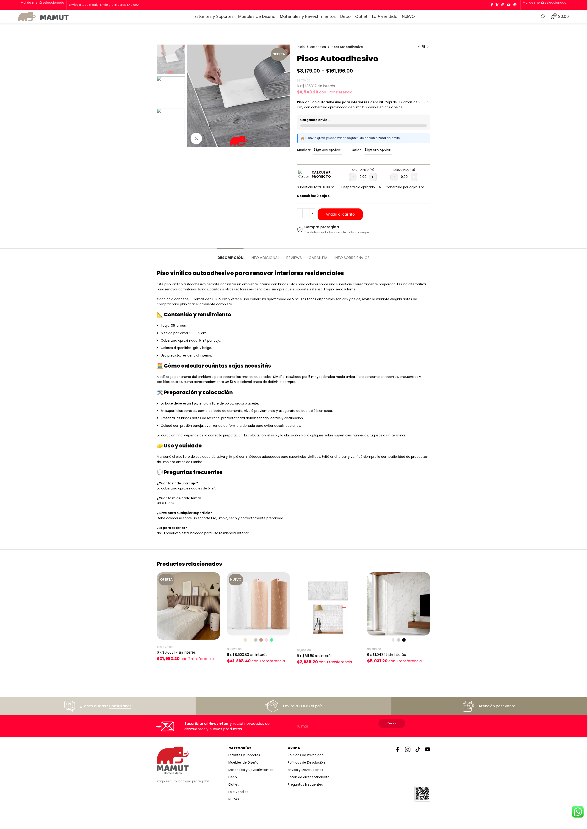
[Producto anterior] (418, 47)
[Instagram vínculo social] (503, 5)
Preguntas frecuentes (305, 784)
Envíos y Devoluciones (305, 769)
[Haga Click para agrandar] (196, 138)
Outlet (233, 784)
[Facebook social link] (491, 5)
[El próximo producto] (428, 47)
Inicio (301, 47)
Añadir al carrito (340, 214)
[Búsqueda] (543, 16)
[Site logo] (43, 16)
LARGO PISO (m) (404, 170)
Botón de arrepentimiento (308, 777)
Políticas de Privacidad (306, 755)
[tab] (230, 255)
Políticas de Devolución (306, 762)
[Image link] (173, 760)
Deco (232, 777)
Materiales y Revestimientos (250, 769)
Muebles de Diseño (243, 762)
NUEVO (233, 799)
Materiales (318, 47)
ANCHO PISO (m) (363, 170)
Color (356, 150)
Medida (303, 150)
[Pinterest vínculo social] (515, 5)
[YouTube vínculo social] (509, 5)
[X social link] (497, 5)
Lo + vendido (238, 792)
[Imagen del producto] (188, 606)
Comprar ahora (385, 214)
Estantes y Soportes (244, 755)
